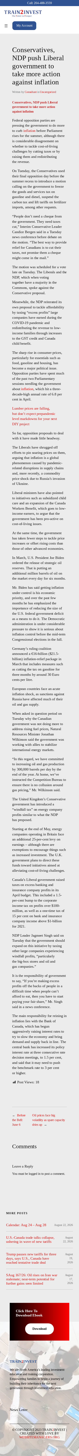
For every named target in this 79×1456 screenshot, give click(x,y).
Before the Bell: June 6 (19, 1120)
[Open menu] (6, 25)
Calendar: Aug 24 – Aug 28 (26, 1225)
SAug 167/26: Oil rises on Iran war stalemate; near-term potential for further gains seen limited (31, 1279)
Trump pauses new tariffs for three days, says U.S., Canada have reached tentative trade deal (31, 1258)
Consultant (31, 92)
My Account (24, 25)
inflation (29, 131)
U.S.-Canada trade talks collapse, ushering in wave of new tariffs (30, 1239)
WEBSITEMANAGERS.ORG (39, 1437)
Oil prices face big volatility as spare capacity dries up (48, 1120)
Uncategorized (48, 92)
